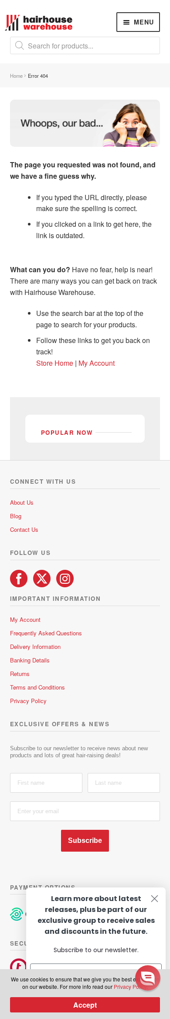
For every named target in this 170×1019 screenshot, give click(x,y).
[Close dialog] (154, 898)
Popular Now (67, 432)
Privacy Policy (28, 701)
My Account (96, 363)
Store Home (55, 363)
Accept (85, 1005)
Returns (20, 673)
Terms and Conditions (37, 687)
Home (16, 75)
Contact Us (24, 529)
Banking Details (30, 660)
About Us (22, 502)
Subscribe (85, 840)
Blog (15, 516)
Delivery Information (35, 646)
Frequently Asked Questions (46, 633)
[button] (147, 978)
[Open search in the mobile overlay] (85, 45)
